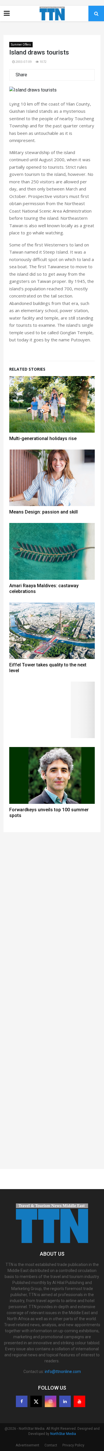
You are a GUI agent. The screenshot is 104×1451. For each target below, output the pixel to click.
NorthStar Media (63, 1434)
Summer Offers (21, 44)
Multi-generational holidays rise (43, 438)
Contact (50, 1445)
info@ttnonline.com (63, 1371)
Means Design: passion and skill (43, 512)
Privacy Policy (73, 1445)
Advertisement (27, 1445)
